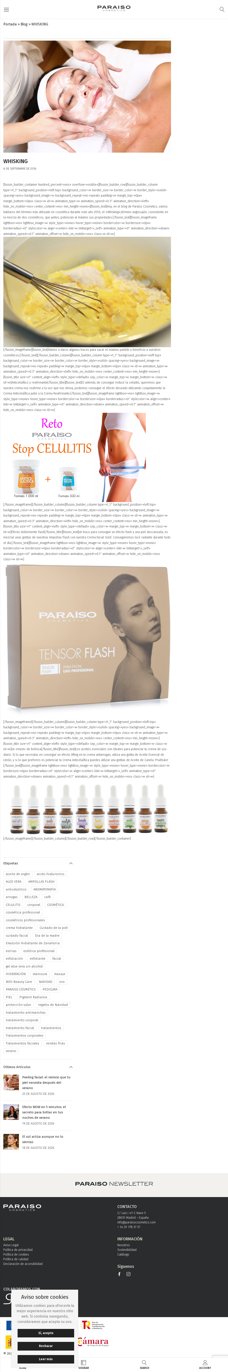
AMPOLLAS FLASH (41, 882)
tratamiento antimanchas (26, 1013)
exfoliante (37, 959)
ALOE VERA (13, 882)
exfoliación (14, 959)
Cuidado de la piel (54, 928)
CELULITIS (13, 905)
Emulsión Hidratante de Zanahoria (33, 943)
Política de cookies (16, 1254)
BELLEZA (30, 897)
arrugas (12, 897)
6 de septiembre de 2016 (19, 168)
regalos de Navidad (53, 1005)
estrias (11, 951)
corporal (33, 905)
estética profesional (39, 951)
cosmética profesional (23, 912)
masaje (59, 974)
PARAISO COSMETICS (21, 989)
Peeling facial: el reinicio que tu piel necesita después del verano (46, 1082)
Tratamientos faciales (22, 1043)
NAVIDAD (45, 982)
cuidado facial (17, 936)
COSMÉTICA (55, 905)
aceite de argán (18, 874)
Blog (24, 24)
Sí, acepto (45, 1333)
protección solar (18, 1005)
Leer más (46, 1359)
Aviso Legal (11, 1245)
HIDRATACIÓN (16, 974)
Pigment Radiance (33, 997)
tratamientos (51, 1028)
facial (56, 959)
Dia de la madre (47, 936)
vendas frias (55, 1043)
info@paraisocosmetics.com (136, 1222)
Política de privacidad (18, 1250)
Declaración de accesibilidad (23, 1264)
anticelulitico (16, 889)
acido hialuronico (50, 874)
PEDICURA (50, 989)
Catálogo (123, 1254)
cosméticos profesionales (25, 920)
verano (11, 1051)
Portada (10, 24)
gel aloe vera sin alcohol (24, 966)
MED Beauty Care (19, 982)
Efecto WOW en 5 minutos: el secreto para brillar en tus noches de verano (44, 1112)
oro (62, 982)
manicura (40, 974)
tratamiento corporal (22, 1020)
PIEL (9, 997)
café (47, 897)
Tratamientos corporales (24, 1036)
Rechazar (46, 1346)
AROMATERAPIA (44, 889)
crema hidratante (19, 928)
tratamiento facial (20, 1028)
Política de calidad (15, 1259)
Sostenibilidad (126, 1250)
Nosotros (123, 1245)
